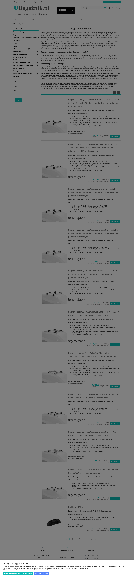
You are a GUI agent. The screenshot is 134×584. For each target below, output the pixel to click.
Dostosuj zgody (27, 573)
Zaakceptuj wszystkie (41, 573)
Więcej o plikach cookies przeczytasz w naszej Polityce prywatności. (25, 570)
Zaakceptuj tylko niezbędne (12, 573)
